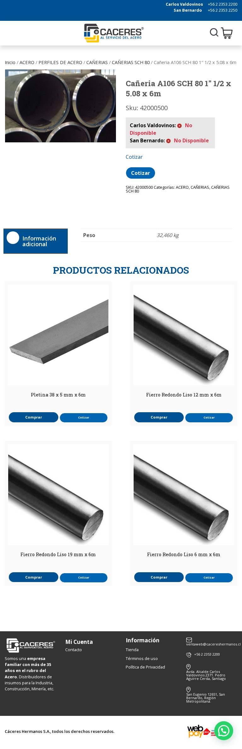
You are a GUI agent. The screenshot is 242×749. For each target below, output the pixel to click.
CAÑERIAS (97, 62)
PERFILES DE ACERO (60, 62)
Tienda (132, 649)
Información (142, 640)
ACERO (27, 62)
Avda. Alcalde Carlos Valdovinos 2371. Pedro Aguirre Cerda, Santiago (206, 675)
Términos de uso (142, 658)
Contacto (73, 649)
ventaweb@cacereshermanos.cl (211, 644)
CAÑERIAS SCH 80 (131, 62)
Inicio (10, 62)
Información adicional (39, 241)
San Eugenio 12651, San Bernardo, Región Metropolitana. (205, 698)
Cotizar (140, 172)
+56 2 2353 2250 (222, 10)
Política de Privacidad (145, 667)
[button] (223, 730)
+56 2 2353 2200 (222, 4)
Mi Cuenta (79, 641)
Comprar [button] (33, 417)
